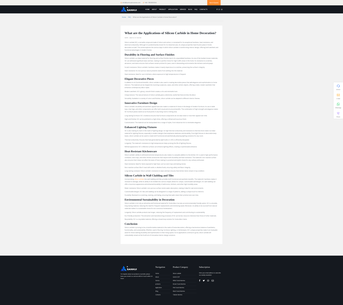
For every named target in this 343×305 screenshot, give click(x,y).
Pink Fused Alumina (178, 287)
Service (157, 280)
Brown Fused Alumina (179, 284)
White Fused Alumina (179, 280)
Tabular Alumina (177, 295)
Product (162, 9)
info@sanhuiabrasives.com (131, 3)
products (158, 284)
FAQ (195, 9)
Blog (190, 9)
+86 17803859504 (150, 3)
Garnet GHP (176, 277)
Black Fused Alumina (179, 291)
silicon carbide (139, 179)
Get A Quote (213, 3)
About (154, 9)
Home (147, 9)
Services (183, 9)
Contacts (203, 9)
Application (173, 9)
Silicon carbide (177, 273)
